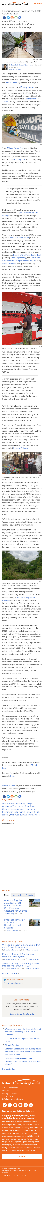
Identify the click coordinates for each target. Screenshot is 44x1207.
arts (4, 803)
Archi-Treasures (9, 263)
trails (12, 815)
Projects (29, 895)
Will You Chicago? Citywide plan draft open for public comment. (21, 946)
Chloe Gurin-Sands (17, 65)
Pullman (5, 812)
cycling (21, 806)
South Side (29, 812)
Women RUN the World (19, 237)
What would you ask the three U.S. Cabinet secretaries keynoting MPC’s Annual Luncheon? (23, 1032)
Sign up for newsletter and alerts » (18, 1111)
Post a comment (16, 69)
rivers (21, 812)
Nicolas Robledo (8, 786)
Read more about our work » (24, 1150)
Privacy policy (16, 1175)
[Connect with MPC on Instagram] (26, 1105)
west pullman (21, 815)
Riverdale (14, 812)
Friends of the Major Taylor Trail (27, 255)
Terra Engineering (18, 258)
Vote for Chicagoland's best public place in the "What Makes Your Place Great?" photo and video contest (23, 1052)
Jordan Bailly (10, 914)
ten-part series (11, 82)
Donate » (22, 1156)
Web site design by (11, 1168)
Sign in (24, 1175)
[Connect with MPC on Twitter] (5, 1105)
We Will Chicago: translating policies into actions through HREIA (20, 964)
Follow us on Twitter (12, 983)
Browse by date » (9, 1069)
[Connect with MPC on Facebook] (10, 1105)
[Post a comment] (20, 18)
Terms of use (6, 1175)
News (6, 895)
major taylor (15, 809)
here (12, 776)
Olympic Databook (13, 1045)
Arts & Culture (13, 803)
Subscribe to (22, 1014)
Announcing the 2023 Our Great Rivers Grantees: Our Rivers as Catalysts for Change (15, 905)
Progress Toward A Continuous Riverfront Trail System (14, 924)
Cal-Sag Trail (19, 159)
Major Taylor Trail (15, 148)
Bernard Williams (20, 448)
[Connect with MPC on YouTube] (15, 1105)
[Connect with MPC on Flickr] (20, 1105)
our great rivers (28, 809)
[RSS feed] (31, 1105)
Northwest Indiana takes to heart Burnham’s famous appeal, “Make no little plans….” (23, 1061)
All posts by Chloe (9, 973)
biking (22, 803)
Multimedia (17, 895)
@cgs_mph (28, 65)
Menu (39, 3)
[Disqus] (22, 856)
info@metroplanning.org (12, 1099)
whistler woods (34, 815)
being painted (28, 87)
